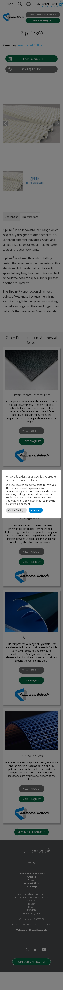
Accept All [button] (36, 510)
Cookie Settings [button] (16, 510)
